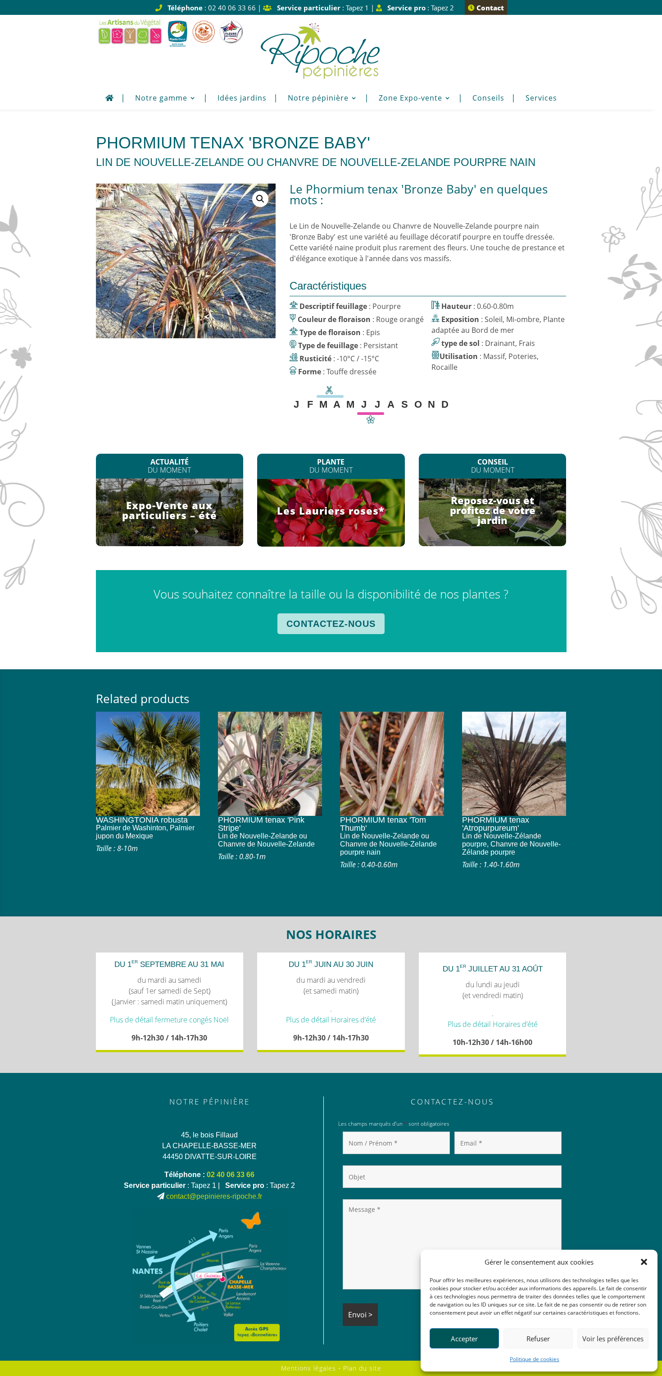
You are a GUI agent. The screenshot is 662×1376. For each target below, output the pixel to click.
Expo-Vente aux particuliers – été (169, 510)
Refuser (538, 1338)
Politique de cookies (534, 1359)
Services (541, 99)
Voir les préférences (613, 1338)
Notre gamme (161, 99)
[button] (643, 1261)
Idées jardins (242, 99)
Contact (489, 7)
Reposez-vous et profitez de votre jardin (492, 510)
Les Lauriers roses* (331, 510)
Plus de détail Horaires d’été (331, 1020)
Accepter (464, 1338)
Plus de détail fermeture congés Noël (169, 1020)
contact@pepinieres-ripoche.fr (214, 1196)
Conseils (488, 99)
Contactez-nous (331, 624)
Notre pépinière (318, 99)
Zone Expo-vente (410, 99)
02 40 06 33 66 (230, 1174)
